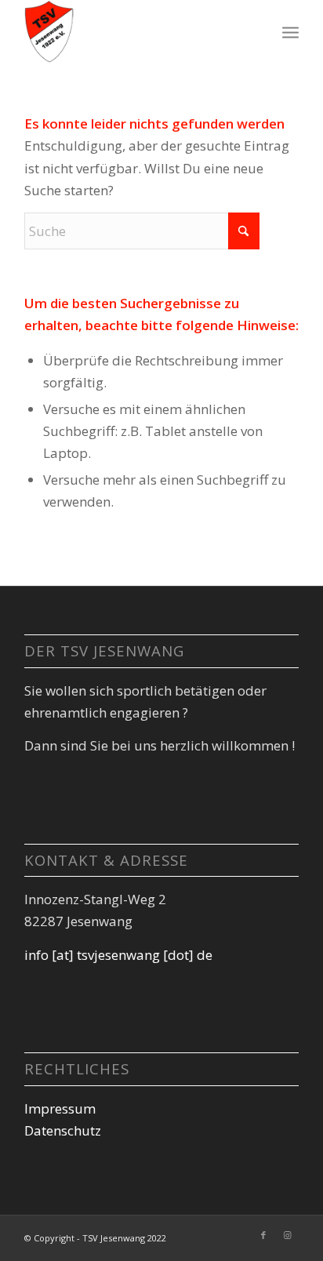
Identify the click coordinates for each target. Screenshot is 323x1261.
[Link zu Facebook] (263, 1235)
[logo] (134, 31)
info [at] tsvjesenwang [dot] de (118, 955)
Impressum (60, 1108)
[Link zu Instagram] (287, 1235)
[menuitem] (290, 31)
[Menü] (290, 31)
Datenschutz (62, 1130)
